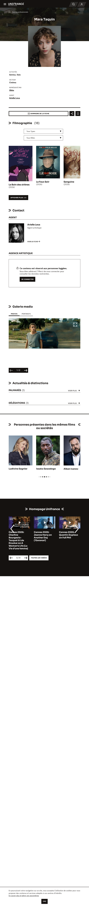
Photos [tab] (14, 314)
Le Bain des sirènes (19, 184)
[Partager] (71, 113)
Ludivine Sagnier (18, 468)
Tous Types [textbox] (30, 131)
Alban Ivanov (71, 469)
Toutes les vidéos (39, 558)
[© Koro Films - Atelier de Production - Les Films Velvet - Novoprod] (44, 333)
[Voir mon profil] (82, 4)
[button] (75, 325)
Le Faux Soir (42, 181)
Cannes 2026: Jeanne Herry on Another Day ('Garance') (19, 536)
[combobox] (43, 131)
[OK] (44, 901)
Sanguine (69, 181)
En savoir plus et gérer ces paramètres (24, 896)
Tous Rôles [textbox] (30, 138)
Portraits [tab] (26, 314)
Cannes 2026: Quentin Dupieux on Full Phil (45, 535)
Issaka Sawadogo (46, 468)
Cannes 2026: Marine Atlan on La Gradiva (71, 535)
